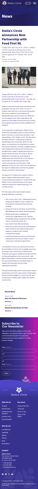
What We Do (6, 402)
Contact (5, 450)
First (3, 354)
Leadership (5, 432)
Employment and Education (7, 412)
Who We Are (6, 426)
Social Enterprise (7, 419)
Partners (4, 438)
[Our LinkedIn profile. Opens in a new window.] (6, 474)
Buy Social (21, 402)
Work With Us (6, 443)
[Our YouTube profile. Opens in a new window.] (12, 474)
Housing (4, 406)
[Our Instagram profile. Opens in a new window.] (9, 474)
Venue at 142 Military (21, 415)
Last (3, 361)
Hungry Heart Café (14, 199)
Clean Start (21, 409)
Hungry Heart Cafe (23, 406)
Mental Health (6, 409)
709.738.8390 (7, 463)
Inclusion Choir (6, 416)
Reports (4, 435)
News (3, 441)
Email (6, 364)
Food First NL (20, 99)
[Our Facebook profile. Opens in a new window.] (3, 474)
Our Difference (6, 429)
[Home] (12, 3)
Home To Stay (22, 411)
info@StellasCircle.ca (9, 467)
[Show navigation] (34, 3)
